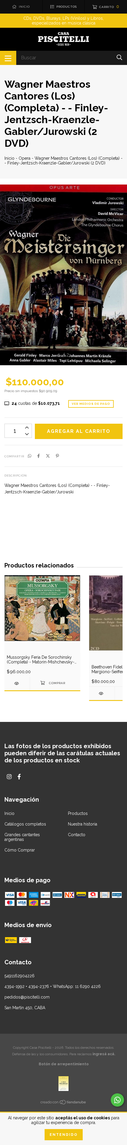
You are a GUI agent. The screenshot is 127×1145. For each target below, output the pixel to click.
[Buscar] (119, 57)
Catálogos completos (25, 824)
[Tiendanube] (63, 1103)
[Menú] (8, 58)
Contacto (76, 834)
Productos (78, 813)
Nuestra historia (82, 824)
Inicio (9, 158)
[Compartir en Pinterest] (57, 456)
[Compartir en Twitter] (47, 456)
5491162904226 (19, 975)
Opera (24, 158)
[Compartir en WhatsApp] (29, 456)
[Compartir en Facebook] (38, 456)
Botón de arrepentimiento (64, 1064)
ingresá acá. (103, 1054)
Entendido (64, 1135)
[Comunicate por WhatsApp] (117, 1100)
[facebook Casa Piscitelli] (19, 777)
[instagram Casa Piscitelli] (9, 777)
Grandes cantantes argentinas (22, 837)
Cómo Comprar (19, 850)
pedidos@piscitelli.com (27, 997)
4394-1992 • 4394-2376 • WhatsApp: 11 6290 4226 (52, 986)
